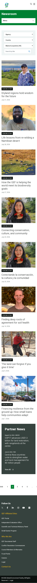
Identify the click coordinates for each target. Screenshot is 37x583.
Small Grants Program (9, 531)
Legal (3, 562)
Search (31, 4)
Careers (4, 558)
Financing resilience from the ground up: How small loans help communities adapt (18, 412)
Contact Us (6, 566)
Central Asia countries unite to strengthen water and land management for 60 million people (17, 458)
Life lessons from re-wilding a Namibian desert (18, 139)
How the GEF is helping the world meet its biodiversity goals (16, 186)
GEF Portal (5, 518)
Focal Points (6, 554)
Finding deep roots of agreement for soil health (15, 321)
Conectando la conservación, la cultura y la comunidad (17, 276)
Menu (5, 20)
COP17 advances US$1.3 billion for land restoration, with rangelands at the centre (17, 442)
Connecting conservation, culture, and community (15, 231)
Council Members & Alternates (12, 550)
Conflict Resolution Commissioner (13, 545)
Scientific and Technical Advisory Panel (15, 527)
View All (8, 469)
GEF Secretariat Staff (9, 541)
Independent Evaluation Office (12, 522)
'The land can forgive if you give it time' (16, 365)
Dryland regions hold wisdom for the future (17, 94)
